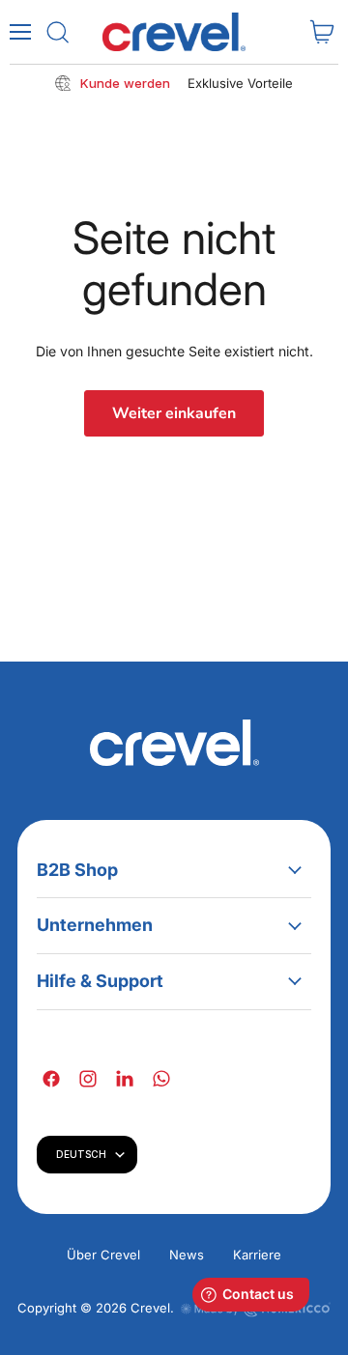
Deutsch (81, 1154)
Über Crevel (103, 1254)
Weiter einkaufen (174, 413)
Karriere (257, 1254)
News (186, 1254)
